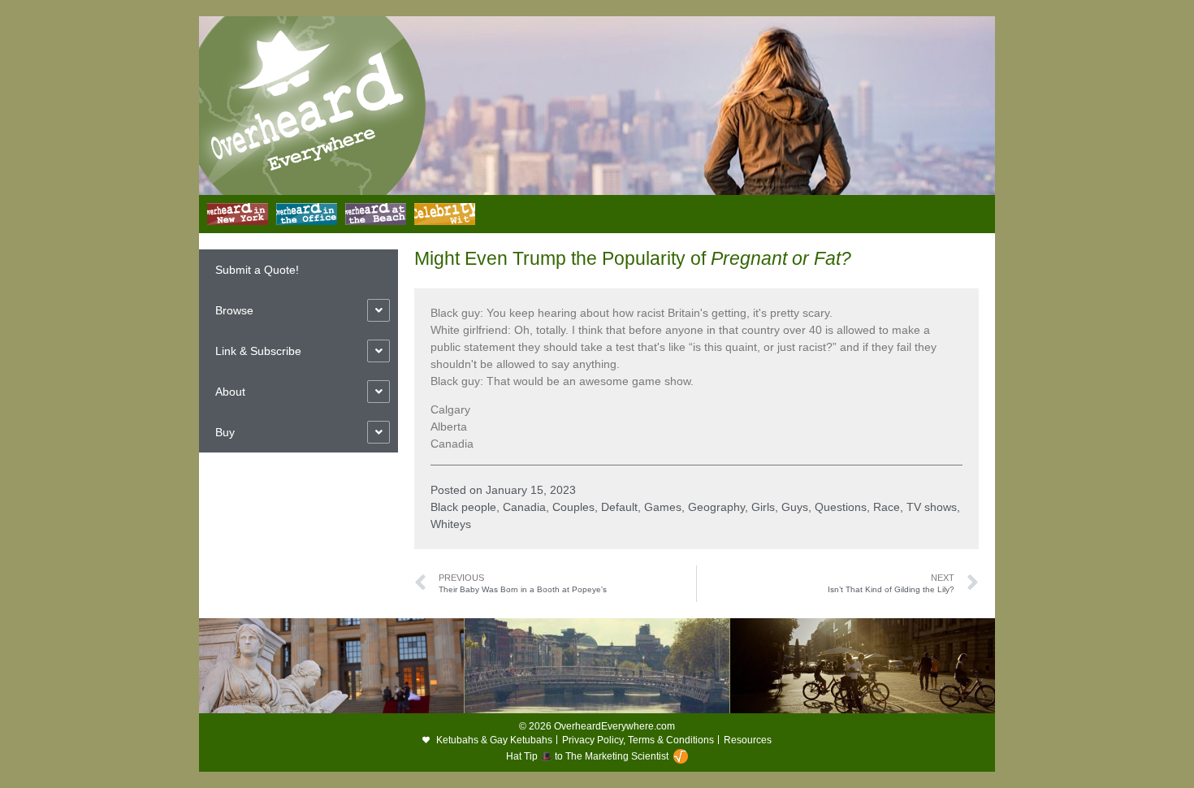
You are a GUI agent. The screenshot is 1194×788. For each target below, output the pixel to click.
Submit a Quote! (257, 269)
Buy (225, 432)
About (230, 391)
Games (662, 506)
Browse (234, 310)
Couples (573, 506)
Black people (463, 506)
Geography (716, 506)
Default (619, 506)
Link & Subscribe (258, 350)
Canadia (524, 506)
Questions (841, 506)
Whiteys (450, 523)
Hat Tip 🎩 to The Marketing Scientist (587, 756)
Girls (763, 506)
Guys (794, 506)
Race (886, 506)
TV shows (931, 506)
